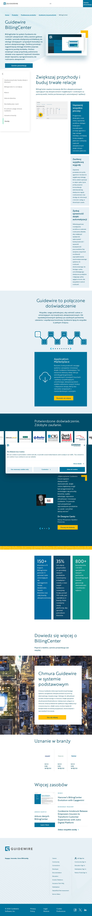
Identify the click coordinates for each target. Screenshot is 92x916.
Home (7, 15)
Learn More (45, 825)
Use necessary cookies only (20, 469)
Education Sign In (80, 865)
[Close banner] (84, 445)
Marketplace (55, 887)
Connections (56, 865)
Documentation (57, 873)
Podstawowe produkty (28, 15)
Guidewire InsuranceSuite (47, 15)
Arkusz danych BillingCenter (41, 817)
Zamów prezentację (88, 4)
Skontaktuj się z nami (11, 104)
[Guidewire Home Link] (19, 849)
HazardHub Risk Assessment (60, 890)
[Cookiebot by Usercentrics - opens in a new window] (72, 445)
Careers (54, 858)
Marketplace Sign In (80, 869)
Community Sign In (80, 862)
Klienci (6, 92)
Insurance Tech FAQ (58, 883)
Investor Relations (57, 880)
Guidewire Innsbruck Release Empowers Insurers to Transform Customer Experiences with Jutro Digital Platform (73, 817)
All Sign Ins (80, 858)
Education (55, 876)
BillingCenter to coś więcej (13, 87)
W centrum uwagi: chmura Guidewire (13, 110)
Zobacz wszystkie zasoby (67, 829)
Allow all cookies (72, 469)
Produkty (15, 15)
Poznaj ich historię (68, 527)
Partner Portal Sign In (81, 873)
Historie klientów (10, 98)
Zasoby (6, 121)
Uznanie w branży (10, 115)
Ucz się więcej (52, 717)
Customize (45, 469)
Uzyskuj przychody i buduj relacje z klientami (16, 81)
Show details (77, 463)
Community (55, 862)
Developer (55, 869)
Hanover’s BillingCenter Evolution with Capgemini (71, 799)
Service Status (56, 894)
